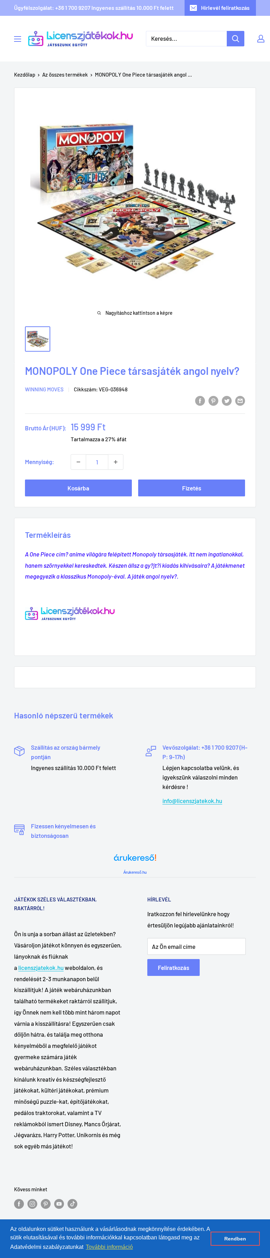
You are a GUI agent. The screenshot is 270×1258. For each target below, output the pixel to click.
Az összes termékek (65, 74)
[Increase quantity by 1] (115, 462)
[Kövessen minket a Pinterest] (46, 1203)
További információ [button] (109, 1247)
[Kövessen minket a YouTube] (59, 1203)
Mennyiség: (39, 461)
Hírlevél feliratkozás (225, 7)
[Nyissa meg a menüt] (17, 39)
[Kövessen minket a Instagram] (32, 1203)
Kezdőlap (24, 74)
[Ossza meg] (240, 400)
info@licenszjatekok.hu (192, 800)
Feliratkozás (173, 967)
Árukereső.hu (135, 872)
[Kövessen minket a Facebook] (19, 1203)
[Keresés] (235, 38)
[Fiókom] (260, 39)
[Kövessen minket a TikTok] (72, 1203)
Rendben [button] (235, 1238)
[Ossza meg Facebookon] (200, 400)
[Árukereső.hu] (135, 860)
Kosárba (78, 487)
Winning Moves (44, 389)
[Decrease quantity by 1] (78, 462)
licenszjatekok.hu (41, 967)
